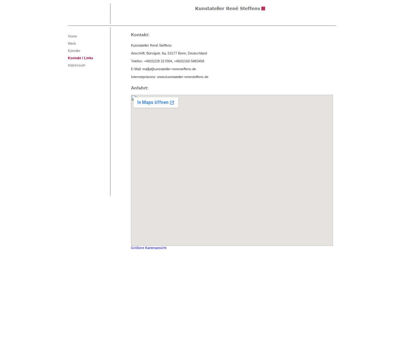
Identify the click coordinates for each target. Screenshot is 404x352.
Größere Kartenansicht (148, 248)
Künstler (74, 51)
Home (72, 36)
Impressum (76, 65)
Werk (72, 43)
